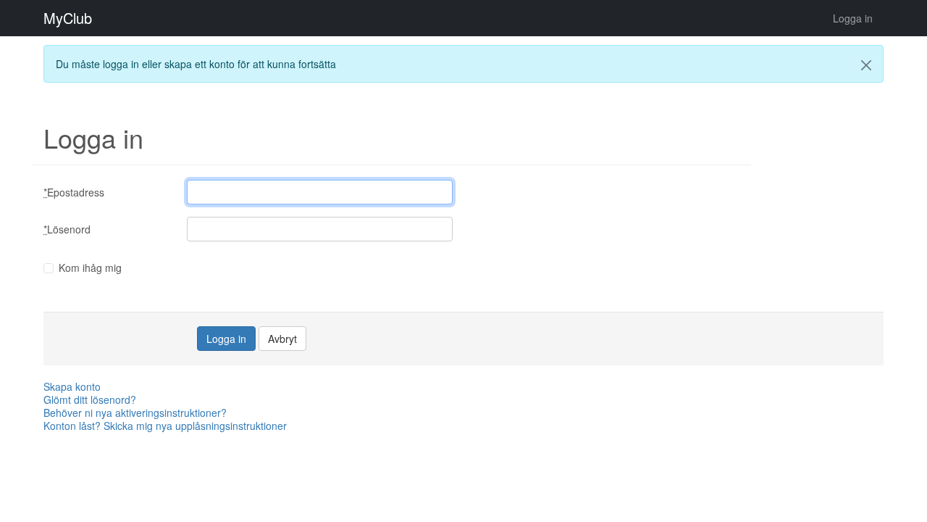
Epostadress (73, 192)
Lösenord (67, 229)
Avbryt (282, 338)
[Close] (866, 65)
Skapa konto (72, 386)
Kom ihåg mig (90, 267)
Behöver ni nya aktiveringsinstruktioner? (135, 412)
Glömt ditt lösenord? (89, 399)
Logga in (853, 18)
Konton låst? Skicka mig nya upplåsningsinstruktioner (165, 425)
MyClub (67, 18)
